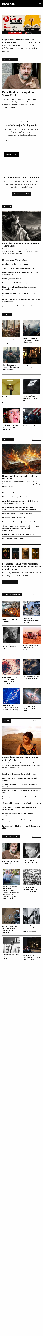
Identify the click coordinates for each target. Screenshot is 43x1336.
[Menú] (40, 3)
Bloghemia (8, 3)
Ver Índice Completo (21, 193)
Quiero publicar (10, 582)
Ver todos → (36, 206)
